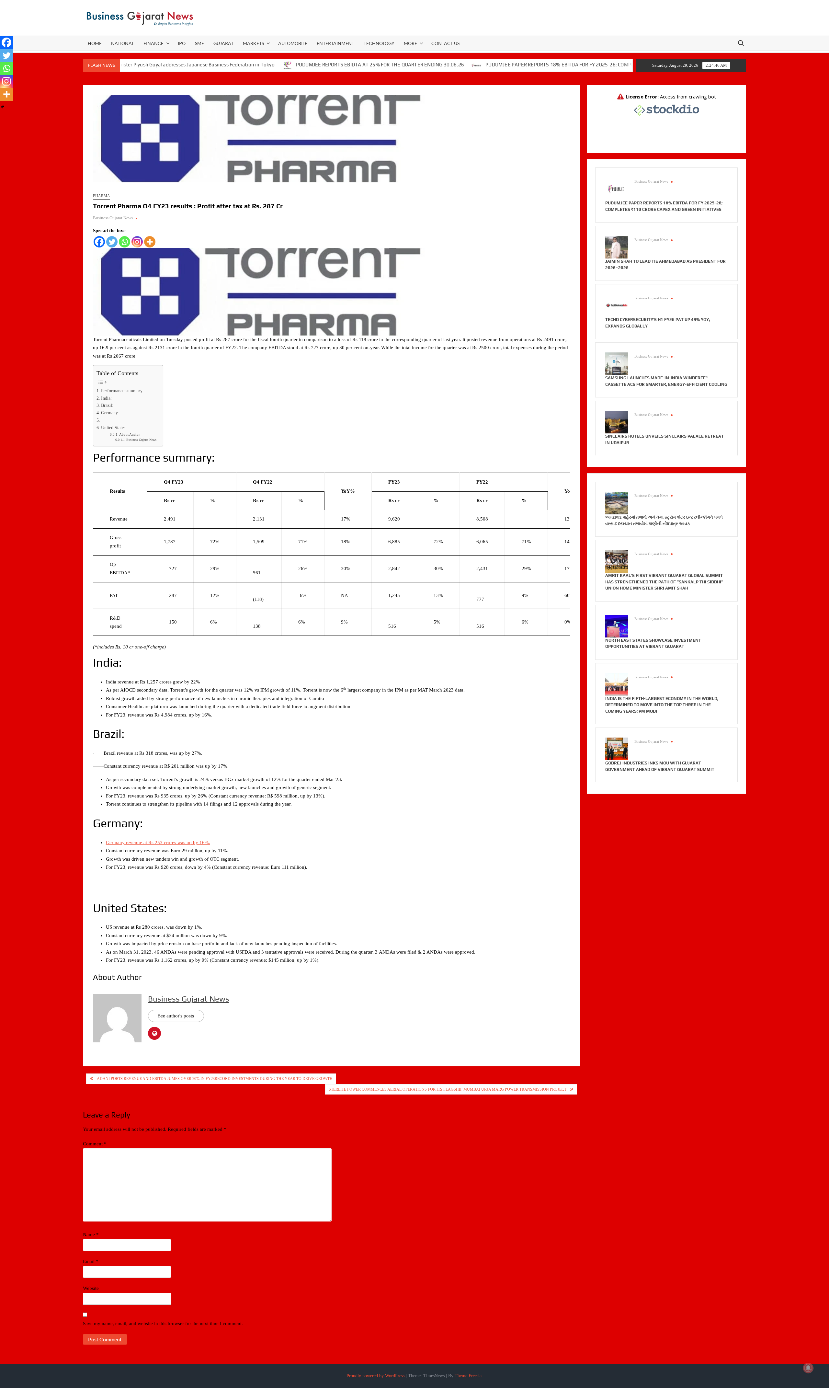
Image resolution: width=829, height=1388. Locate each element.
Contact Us (445, 43)
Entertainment (335, 43)
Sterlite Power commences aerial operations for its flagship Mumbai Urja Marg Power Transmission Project (447, 1089)
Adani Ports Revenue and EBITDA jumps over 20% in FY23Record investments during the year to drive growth (215, 1078)
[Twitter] (112, 241)
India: (106, 398)
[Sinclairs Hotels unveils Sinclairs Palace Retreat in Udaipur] (616, 421)
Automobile (292, 43)
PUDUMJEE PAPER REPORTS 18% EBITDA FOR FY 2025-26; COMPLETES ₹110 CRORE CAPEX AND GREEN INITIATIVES (572, 64)
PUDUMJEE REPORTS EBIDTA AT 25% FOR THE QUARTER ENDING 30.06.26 (335, 64)
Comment (95, 1143)
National (122, 43)
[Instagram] (137, 241)
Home (95, 43)
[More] (149, 241)
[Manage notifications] (808, 1368)
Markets (253, 43)
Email (90, 1261)
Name (91, 1234)
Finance (153, 43)
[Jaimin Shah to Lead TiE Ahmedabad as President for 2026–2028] (616, 246)
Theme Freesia (468, 1375)
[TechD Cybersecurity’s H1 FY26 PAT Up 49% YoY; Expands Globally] (616, 305)
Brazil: (107, 405)
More (410, 43)
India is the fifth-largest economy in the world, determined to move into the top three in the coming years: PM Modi (661, 705)
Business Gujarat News (113, 217)
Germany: (110, 412)
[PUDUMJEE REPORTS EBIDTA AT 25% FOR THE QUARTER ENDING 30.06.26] (243, 64)
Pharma (101, 196)
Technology (379, 43)
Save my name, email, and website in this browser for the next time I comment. (163, 1323)
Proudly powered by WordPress (375, 1375)
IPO (182, 43)
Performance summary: (122, 390)
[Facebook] (99, 241)
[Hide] (2, 106)
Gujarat (223, 43)
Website (91, 1288)
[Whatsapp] (124, 241)
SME (199, 43)
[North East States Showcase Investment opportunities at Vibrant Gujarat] (616, 625)
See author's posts (176, 1015)
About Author (129, 434)
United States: (114, 427)
